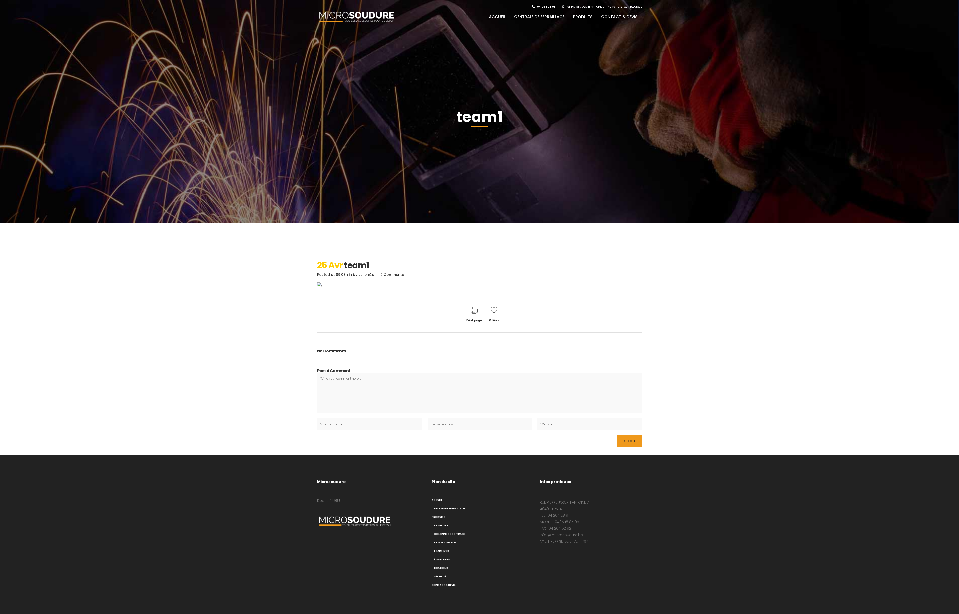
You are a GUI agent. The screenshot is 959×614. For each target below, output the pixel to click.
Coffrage (441, 525)
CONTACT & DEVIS (444, 585)
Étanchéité (442, 559)
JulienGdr (367, 274)
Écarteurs (441, 551)
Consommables (445, 542)
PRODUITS (438, 517)
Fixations (441, 568)
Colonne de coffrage (449, 534)
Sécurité (440, 576)
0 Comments (392, 274)
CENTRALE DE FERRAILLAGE (448, 508)
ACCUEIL (437, 500)
